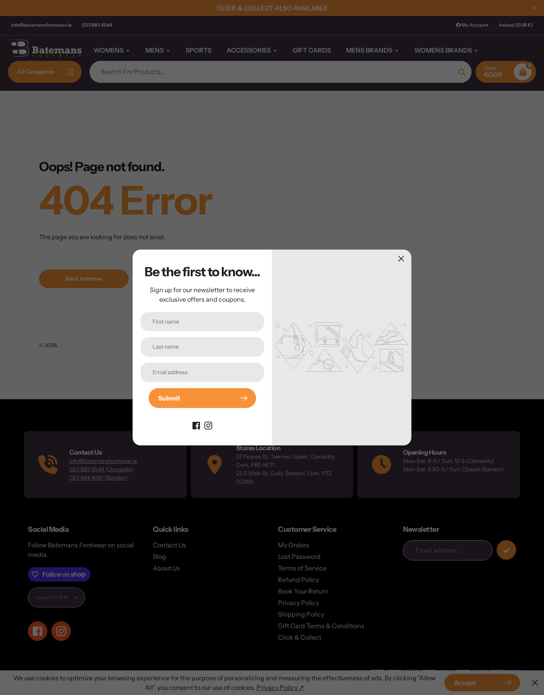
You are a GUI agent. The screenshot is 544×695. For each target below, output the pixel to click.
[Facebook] (196, 425)
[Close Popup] (401, 259)
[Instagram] (208, 425)
